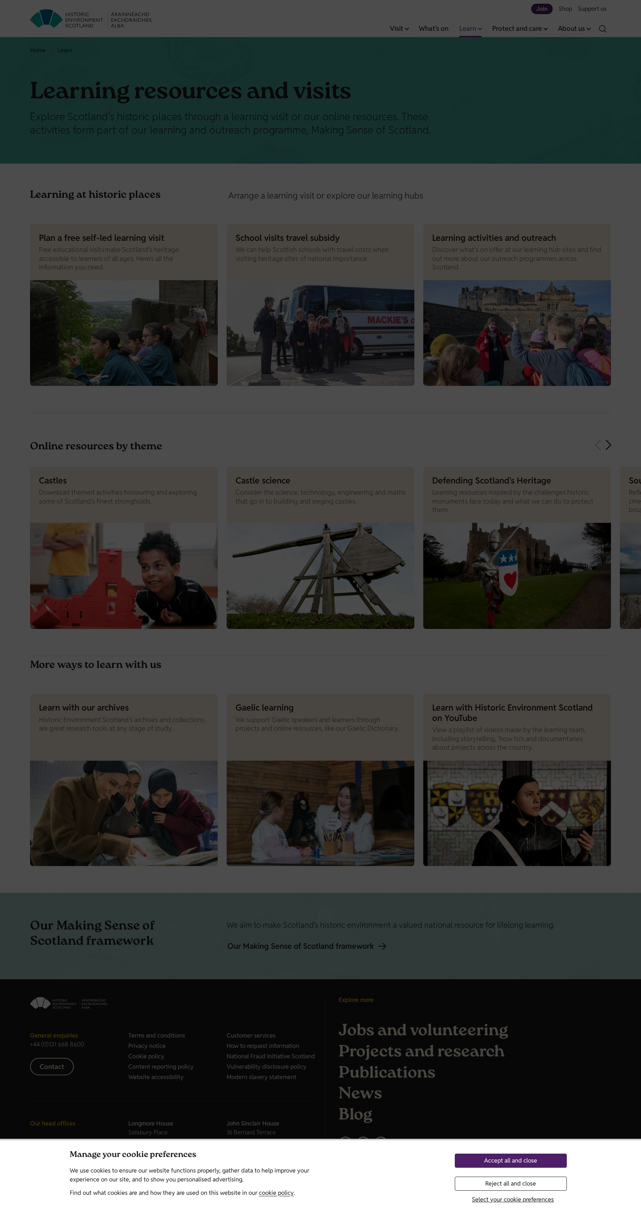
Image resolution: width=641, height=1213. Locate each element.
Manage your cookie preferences (133, 1155)
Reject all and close (510, 1183)
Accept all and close (510, 1160)
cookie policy (276, 1193)
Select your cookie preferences (513, 1199)
